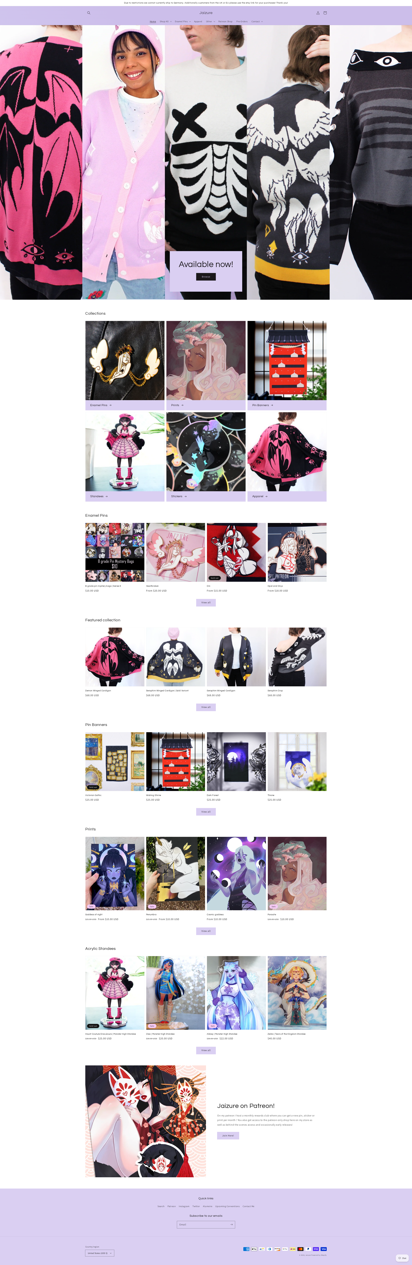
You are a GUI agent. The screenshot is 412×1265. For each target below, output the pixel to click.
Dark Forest (213, 795)
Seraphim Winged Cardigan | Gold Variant (167, 691)
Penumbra (151, 914)
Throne (271, 795)
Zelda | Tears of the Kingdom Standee (287, 1034)
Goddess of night (94, 914)
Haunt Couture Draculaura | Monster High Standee (110, 1034)
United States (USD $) (98, 1253)
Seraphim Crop (275, 691)
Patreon (172, 1206)
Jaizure (308, 1255)
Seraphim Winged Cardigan (221, 691)
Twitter (196, 1206)
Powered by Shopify (319, 1255)
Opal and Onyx (275, 586)
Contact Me (248, 1206)
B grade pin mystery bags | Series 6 (103, 586)
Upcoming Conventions (227, 1206)
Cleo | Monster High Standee (160, 1034)
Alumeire (207, 1206)
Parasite (272, 914)
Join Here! (228, 1135)
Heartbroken (152, 586)
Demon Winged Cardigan (98, 691)
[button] (88, 12)
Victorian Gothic (93, 795)
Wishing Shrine (153, 795)
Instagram (184, 1206)
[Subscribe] (231, 1224)
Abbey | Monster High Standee (222, 1034)
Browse (206, 276)
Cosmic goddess (215, 914)
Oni (208, 586)
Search (161, 1206)
